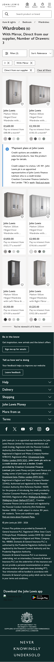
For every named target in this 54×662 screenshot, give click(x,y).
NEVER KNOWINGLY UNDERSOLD (27, 648)
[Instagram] (39, 430)
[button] (49, 4)
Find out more (43, 182)
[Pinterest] (31, 430)
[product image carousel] (14, 92)
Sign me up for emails (15, 349)
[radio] (5, 139)
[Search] (6, 14)
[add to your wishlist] (22, 104)
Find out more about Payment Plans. (18, 517)
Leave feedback (13, 372)
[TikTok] (47, 430)
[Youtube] (23, 430)
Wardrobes (43, 22)
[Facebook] (6, 430)
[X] (14, 430)
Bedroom (27, 22)
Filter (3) (14, 53)
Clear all (44, 70)
